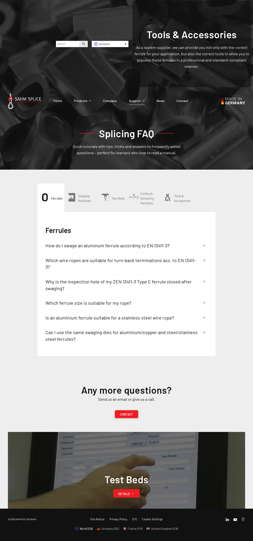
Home (58, 101)
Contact (182, 101)
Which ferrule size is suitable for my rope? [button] (88, 303)
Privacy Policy (118, 519)
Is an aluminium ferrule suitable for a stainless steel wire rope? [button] (109, 317)
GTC (134, 519)
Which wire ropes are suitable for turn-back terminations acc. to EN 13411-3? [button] (120, 263)
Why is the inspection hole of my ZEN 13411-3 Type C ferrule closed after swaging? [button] (118, 285)
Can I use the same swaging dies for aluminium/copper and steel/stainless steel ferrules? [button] (121, 335)
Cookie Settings (152, 519)
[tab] (51, 197)
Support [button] (135, 101)
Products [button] (80, 101)
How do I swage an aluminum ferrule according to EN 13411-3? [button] (107, 245)
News (161, 101)
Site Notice (97, 519)
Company (110, 101)
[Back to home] (24, 102)
